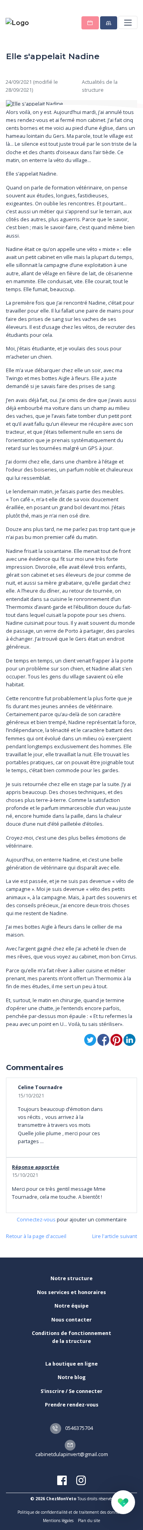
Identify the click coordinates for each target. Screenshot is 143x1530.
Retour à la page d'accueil (36, 1236)
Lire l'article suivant (114, 1236)
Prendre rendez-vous (72, 1404)
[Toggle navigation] (127, 22)
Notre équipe (71, 1305)
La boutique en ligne (71, 1363)
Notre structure (71, 1278)
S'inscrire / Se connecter (71, 1391)
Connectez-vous (36, 1219)
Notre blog (72, 1377)
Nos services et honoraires (71, 1292)
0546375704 (78, 1428)
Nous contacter (71, 1319)
